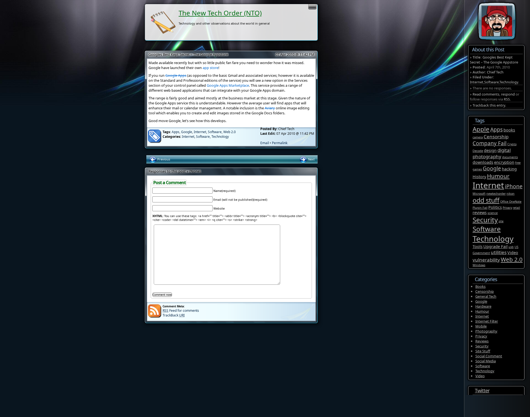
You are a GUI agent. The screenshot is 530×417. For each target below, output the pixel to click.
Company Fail (490, 143)
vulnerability (486, 260)
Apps (175, 132)
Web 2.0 (229, 132)
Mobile (481, 326)
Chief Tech (495, 72)
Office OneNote (510, 202)
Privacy (507, 208)
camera (478, 137)
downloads (483, 162)
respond (508, 94)
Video (512, 252)
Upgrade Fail (495, 246)
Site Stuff (482, 351)
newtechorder (496, 194)
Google (186, 132)
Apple (481, 129)
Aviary (270, 107)
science (492, 213)
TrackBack (174, 315)
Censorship (496, 136)
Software (215, 132)
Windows (479, 265)
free (518, 163)
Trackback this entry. (489, 105)
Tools (478, 246)
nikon (511, 194)
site (501, 221)
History (479, 176)
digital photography (492, 153)
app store (210, 67)
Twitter (482, 390)
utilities (499, 252)
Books (480, 286)
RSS (507, 99)
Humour (498, 176)
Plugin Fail (480, 208)
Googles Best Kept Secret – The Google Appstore (188, 54)
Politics (495, 207)
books (509, 130)
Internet (200, 132)
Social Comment (488, 355)
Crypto (511, 144)
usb (511, 247)
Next (311, 159)
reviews (480, 212)
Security (485, 219)
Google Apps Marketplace (228, 85)
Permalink (279, 143)
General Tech (485, 296)
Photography (486, 331)
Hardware (483, 306)
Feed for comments (181, 310)
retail (516, 208)
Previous (163, 159)
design (490, 150)
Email (264, 143)
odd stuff (486, 200)
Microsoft (479, 194)
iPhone (514, 186)
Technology (220, 136)
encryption (504, 162)
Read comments (486, 94)
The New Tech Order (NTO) (220, 12)
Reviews (482, 341)
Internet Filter (486, 321)
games (477, 169)
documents (510, 157)
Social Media (485, 360)
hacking (509, 168)
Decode (478, 151)
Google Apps (175, 75)
